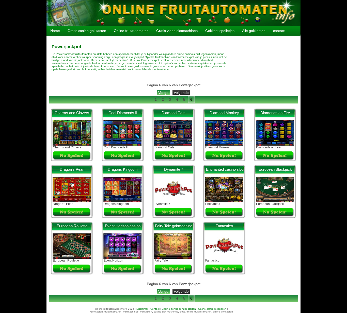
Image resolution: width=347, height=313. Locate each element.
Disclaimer (142, 308)
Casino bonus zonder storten (179, 308)
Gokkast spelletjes (219, 31)
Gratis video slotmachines (177, 31)
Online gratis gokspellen (212, 308)
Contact (155, 308)
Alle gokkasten (253, 31)
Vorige (163, 93)
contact (279, 31)
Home (55, 31)
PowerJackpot (185, 57)
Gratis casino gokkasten (87, 31)
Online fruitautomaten (131, 31)
